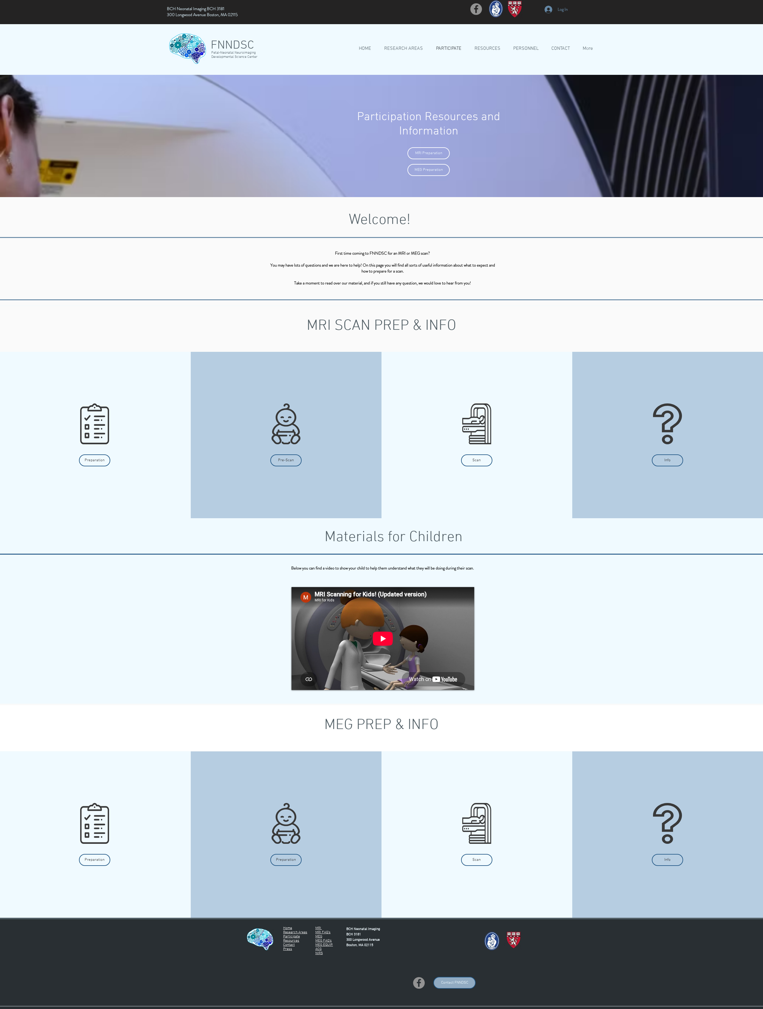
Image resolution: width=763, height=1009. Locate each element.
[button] (94, 460)
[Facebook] (476, 9)
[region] (95, 419)
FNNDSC (232, 45)
